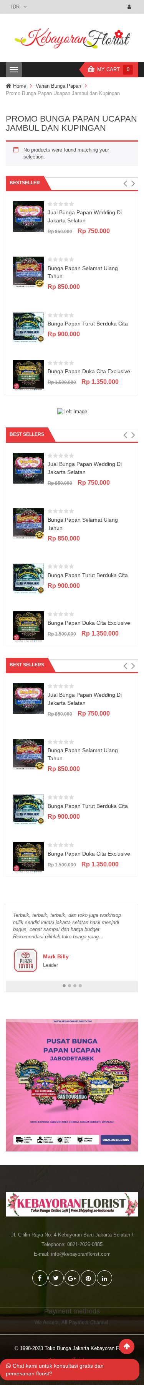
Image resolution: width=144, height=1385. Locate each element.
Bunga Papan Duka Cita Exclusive (89, 371)
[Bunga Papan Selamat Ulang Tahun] (28, 272)
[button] (125, 183)
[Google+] (72, 1278)
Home (19, 86)
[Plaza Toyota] (25, 960)
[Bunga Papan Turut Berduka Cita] (28, 327)
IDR (15, 7)
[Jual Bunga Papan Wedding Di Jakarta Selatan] (28, 216)
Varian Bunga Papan (58, 86)
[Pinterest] (88, 1278)
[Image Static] (72, 411)
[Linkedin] (104, 1278)
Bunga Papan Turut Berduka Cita (88, 323)
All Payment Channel (84, 1322)
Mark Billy (56, 956)
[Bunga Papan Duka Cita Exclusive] (28, 375)
